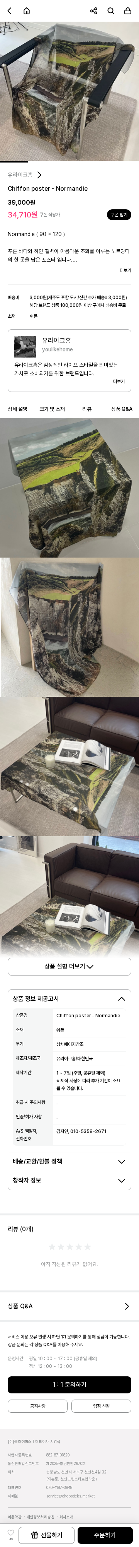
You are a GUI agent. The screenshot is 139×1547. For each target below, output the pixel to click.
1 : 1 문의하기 (69, 1384)
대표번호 (15, 1487)
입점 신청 (101, 1406)
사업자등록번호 (20, 1455)
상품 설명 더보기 (64, 966)
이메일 (13, 1496)
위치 (11, 1472)
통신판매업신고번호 (23, 1463)
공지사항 (38, 1406)
